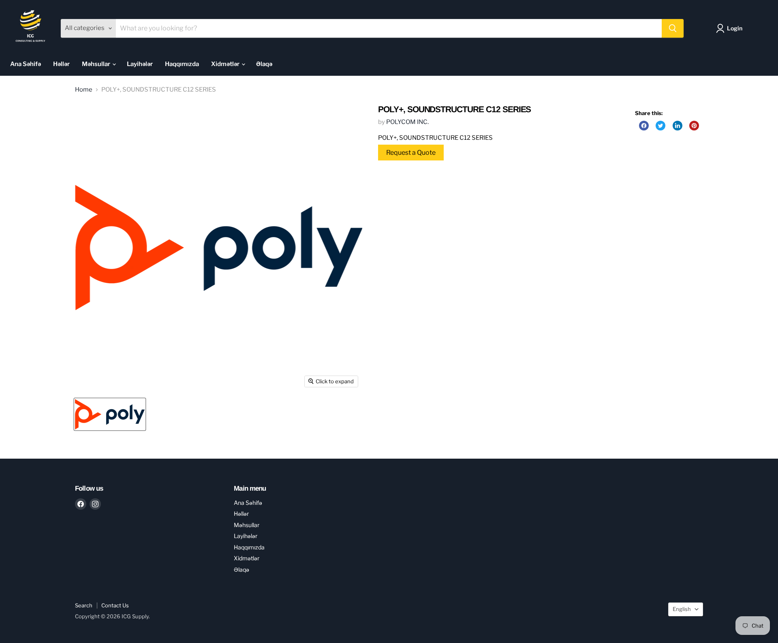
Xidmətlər (226, 64)
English (682, 609)
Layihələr (140, 64)
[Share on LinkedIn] (677, 125)
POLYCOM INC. (407, 122)
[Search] (673, 28)
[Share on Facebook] (644, 125)
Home (83, 89)
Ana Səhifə (25, 64)
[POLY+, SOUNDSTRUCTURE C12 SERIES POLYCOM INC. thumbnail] (109, 414)
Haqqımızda (182, 64)
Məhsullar (96, 64)
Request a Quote (411, 152)
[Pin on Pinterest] (694, 125)
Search (83, 605)
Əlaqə (264, 64)
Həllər (61, 64)
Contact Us (115, 605)
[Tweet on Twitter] (660, 125)
